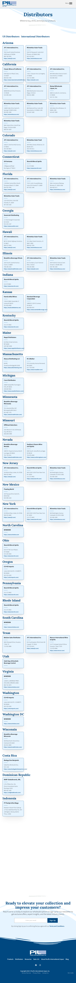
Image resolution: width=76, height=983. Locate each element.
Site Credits (70, 973)
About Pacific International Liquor (52, 959)
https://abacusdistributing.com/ (13, 368)
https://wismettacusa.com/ (34, 58)
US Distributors (11, 36)
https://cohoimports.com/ (11, 577)
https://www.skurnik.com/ (34, 168)
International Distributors (35, 36)
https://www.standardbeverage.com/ (37, 310)
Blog (67, 959)
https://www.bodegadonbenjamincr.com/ (15, 769)
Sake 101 (36, 959)
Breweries (28, 959)
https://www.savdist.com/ (11, 226)
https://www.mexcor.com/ (57, 651)
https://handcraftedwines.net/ (12, 308)
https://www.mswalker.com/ (35, 370)
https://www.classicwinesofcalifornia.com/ (16, 80)
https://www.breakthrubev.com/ (13, 269)
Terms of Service (26, 973)
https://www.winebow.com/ (11, 687)
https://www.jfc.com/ (10, 58)
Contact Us (45, 973)
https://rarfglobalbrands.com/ (12, 793)
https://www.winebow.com (11, 535)
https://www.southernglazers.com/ (36, 457)
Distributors (19, 959)
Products (10, 959)
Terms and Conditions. (57, 926)
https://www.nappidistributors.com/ (14, 348)
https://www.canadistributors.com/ (14, 391)
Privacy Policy (37, 973)
